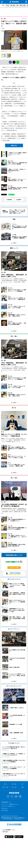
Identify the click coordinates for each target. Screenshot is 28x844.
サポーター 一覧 (14, 567)
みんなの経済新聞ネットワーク (14, 825)
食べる (7, 5)
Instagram (16, 796)
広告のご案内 (5, 810)
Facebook (8, 796)
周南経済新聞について (6, 802)
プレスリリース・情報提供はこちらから (10, 804)
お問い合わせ (5, 808)
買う (18, 5)
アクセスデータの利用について (8, 806)
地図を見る (14, 145)
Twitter (12, 796)
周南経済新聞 (14, 2)
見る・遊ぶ (13, 5)
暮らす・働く (22, 5)
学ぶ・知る (3, 18)
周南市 (3, 28)
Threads (20, 796)
